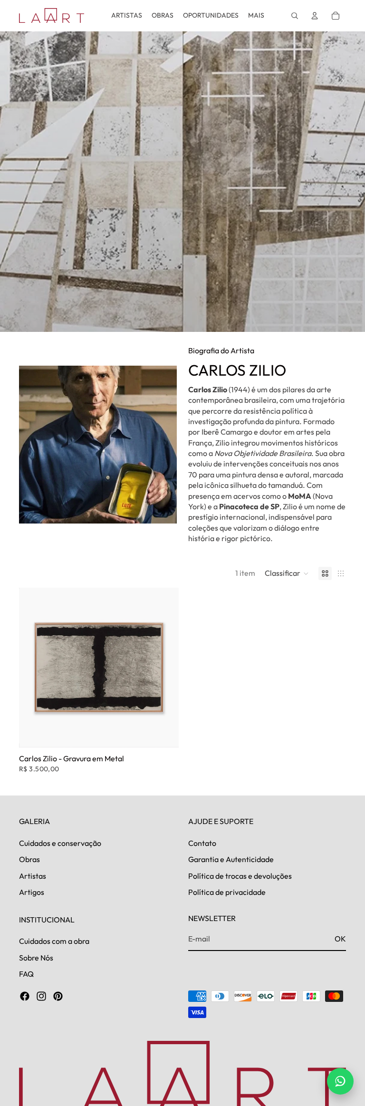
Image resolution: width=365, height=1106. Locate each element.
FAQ (26, 974)
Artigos (31, 892)
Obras (29, 859)
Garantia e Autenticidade (231, 859)
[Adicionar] (164, 732)
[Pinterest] (58, 996)
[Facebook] (24, 996)
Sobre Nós (36, 957)
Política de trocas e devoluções (240, 876)
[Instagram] (41, 996)
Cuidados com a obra (54, 941)
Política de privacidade (227, 892)
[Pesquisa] (294, 15)
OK (340, 939)
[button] (287, 573)
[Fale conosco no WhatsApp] (340, 1081)
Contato (202, 843)
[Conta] (314, 15)
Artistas (32, 876)
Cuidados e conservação (60, 843)
